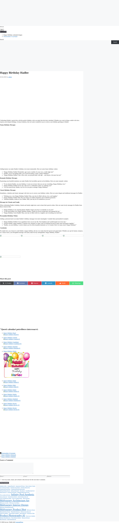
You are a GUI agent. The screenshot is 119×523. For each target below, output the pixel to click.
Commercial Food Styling (5, 489)
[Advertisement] (59, 12)
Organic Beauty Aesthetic (14, 513)
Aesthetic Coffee (3, 486)
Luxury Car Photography (17, 498)
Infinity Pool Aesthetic (22, 494)
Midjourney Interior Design (14, 505)
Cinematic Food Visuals (15, 487)
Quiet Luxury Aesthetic (30, 515)
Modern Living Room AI (26, 511)
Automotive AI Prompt (20, 486)
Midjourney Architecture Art (14, 500)
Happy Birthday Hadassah (8, 455)
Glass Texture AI (3, 492)
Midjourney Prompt (31, 509)
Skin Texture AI (3, 519)
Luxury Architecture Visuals (5, 498)
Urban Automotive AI (11, 519)
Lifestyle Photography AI (23, 496)
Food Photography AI (30, 490)
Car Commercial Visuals (5, 487)
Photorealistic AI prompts (10, 36)
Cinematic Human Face (25, 487)
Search (2, 39)
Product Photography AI (12, 515)
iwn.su (2, 26)
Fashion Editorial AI (15, 490)
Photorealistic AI (23, 513)
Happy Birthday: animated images (12, 35)
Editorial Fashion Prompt (5, 490)
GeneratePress (19, 522)
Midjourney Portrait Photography (7, 507)
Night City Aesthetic (4, 513)
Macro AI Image (26, 498)
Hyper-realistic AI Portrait (5, 494)
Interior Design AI (3, 496)
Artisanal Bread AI (11, 486)
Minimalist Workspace (15, 511)
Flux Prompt (22, 490)
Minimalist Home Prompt (5, 511)
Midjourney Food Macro (14, 502)
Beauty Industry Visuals (30, 486)
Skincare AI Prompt (26, 517)
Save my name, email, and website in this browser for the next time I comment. (23, 479)
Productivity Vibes (30, 513)
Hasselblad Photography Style (23, 492)
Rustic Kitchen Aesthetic (16, 517)
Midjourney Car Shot (4, 502)
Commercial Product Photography (18, 489)
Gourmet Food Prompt (12, 492)
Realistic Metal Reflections (5, 517)
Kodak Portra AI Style (12, 496)
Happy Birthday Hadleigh (8, 456)
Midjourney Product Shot (13, 509)
